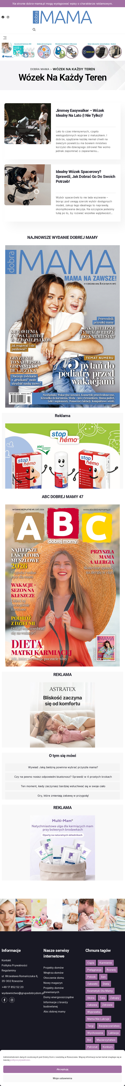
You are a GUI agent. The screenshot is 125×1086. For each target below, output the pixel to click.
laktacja (113, 1032)
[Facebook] (3, 17)
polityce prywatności (20, 1060)
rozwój (111, 969)
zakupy (114, 997)
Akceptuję (62, 1069)
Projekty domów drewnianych (53, 990)
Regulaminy (9, 970)
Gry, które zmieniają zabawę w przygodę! (63, 795)
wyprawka (93, 1011)
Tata (102, 997)
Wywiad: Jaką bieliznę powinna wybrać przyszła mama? (63, 767)
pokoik (91, 976)
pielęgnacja (94, 969)
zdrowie (107, 1004)
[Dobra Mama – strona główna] (62, 16)
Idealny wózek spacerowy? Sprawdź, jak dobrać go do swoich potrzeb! (85, 176)
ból (89, 1039)
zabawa (92, 1004)
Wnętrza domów (53, 972)
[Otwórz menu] (5, 37)
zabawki (92, 983)
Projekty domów (53, 967)
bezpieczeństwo (109, 1025)
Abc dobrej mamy (54, 1011)
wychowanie (95, 1032)
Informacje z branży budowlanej (55, 1004)
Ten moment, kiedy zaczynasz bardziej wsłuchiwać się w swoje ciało (63, 786)
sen (103, 976)
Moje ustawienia (62, 1078)
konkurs (108, 1047)
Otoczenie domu (53, 977)
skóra (90, 997)
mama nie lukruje (98, 1018)
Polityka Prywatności (14, 965)
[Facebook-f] (4, 1000)
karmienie (105, 962)
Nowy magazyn (52, 982)
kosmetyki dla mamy (100, 990)
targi (90, 1025)
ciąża (90, 962)
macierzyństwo (106, 1039)
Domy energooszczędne (58, 997)
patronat (92, 1047)
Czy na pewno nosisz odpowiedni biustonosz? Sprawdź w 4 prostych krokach (63, 776)
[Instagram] (8, 17)
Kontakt (6, 960)
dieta (106, 983)
